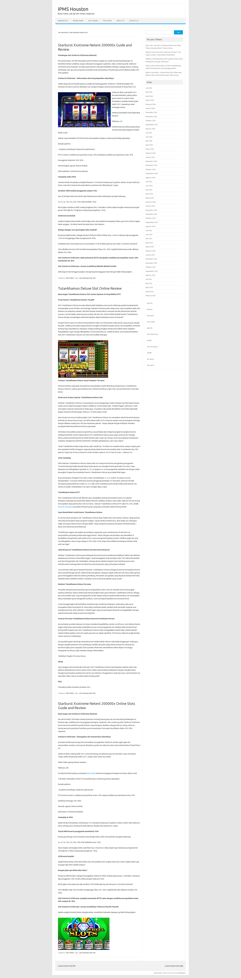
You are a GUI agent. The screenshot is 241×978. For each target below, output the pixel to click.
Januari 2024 (150, 206)
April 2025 (149, 145)
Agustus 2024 (150, 177)
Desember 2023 (151, 210)
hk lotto (150, 309)
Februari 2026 (151, 104)
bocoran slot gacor (65, 507)
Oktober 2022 (151, 267)
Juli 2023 (149, 230)
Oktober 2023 (151, 218)
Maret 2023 (150, 247)
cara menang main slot (87, 278)
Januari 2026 (150, 108)
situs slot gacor (152, 346)
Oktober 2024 (151, 169)
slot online (91, 773)
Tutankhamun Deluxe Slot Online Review (90, 288)
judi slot (150, 303)
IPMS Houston (73, 9)
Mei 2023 (149, 238)
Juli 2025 (149, 133)
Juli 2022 (149, 279)
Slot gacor (150, 365)
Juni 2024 (149, 185)
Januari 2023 (150, 255)
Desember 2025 (151, 112)
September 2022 (152, 271)
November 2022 (151, 263)
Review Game (78, 20)
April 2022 (149, 287)
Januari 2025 (150, 157)
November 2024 (151, 165)
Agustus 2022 (150, 275)
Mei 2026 (149, 92)
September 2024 (152, 173)
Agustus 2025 (150, 129)
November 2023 (151, 214)
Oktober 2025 (151, 120)
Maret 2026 (150, 100)
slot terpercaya (152, 334)
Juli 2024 (149, 181)
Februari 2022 (151, 295)
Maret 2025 (150, 149)
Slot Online (93, 20)
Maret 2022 (150, 291)
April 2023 (149, 243)
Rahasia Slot (63, 20)
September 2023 (152, 222)
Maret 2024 (150, 198)
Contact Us (133, 20)
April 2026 (149, 96)
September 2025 (152, 124)
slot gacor (150, 315)
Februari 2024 (151, 202)
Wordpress (181, 973)
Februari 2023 (151, 251)
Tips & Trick (107, 20)
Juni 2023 (149, 234)
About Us (120, 20)
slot (121, 121)
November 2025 (151, 116)
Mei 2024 (149, 190)
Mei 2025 (149, 141)
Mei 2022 (149, 283)
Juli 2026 (149, 88)
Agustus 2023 (150, 226)
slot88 (149, 340)
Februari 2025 (151, 153)
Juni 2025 (149, 137)
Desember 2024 (151, 161)
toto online (151, 322)
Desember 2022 (151, 259)
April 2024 (149, 194)
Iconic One (158, 973)
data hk (149, 328)
